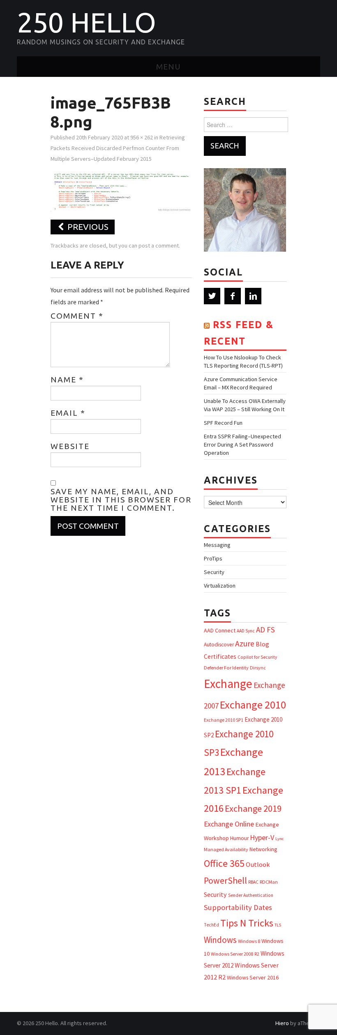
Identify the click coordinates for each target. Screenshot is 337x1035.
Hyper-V (262, 837)
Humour (239, 838)
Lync (279, 838)
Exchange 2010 (253, 704)
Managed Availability (226, 849)
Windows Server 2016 (253, 977)
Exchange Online (229, 824)
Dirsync (258, 668)
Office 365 (224, 863)
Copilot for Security (257, 657)
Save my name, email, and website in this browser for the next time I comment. (121, 499)
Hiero (282, 1023)
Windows (220, 939)
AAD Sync (246, 631)
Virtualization (219, 585)
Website (70, 446)
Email (68, 413)
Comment (77, 316)
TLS (278, 925)
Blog (262, 644)
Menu (168, 66)
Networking (263, 849)
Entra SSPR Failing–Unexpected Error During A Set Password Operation (242, 444)
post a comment (158, 245)
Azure (244, 643)
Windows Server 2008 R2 (235, 954)
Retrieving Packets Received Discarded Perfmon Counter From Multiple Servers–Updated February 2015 (118, 148)
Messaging (217, 545)
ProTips (213, 558)
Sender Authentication (250, 895)
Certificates (220, 656)
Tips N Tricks (246, 923)
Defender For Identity (226, 668)
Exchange (228, 683)
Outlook (258, 864)
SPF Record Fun (223, 422)
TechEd (211, 925)
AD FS (265, 629)
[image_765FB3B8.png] (121, 191)
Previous (86, 227)
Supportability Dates (238, 907)
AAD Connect (219, 630)
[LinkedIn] (253, 296)
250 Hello (86, 22)
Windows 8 (249, 941)
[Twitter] (212, 296)
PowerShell (225, 880)
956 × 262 (141, 137)
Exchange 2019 (253, 808)
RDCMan (269, 882)
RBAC (253, 882)
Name (67, 379)
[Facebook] (232, 296)
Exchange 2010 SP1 (223, 720)
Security (214, 572)
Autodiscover (219, 644)
